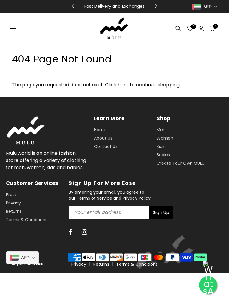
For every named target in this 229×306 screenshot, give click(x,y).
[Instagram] (85, 232)
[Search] (176, 28)
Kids (161, 146)
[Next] (156, 6)
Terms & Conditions (26, 220)
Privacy (13, 203)
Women (165, 138)
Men (161, 130)
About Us (103, 138)
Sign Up (161, 212)
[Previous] (73, 6)
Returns (14, 211)
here (123, 84)
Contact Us (105, 146)
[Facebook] (71, 232)
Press (11, 195)
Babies (163, 155)
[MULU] (114, 28)
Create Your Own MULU (181, 163)
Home (100, 130)
